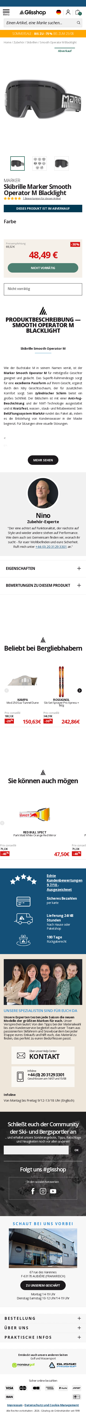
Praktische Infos (28, 1337)
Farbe (10, 221)
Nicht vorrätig (43, 268)
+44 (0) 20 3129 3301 (51, 546)
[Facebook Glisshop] (33, 1192)
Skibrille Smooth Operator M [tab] (43, 348)
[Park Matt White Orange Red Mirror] (34, 815)
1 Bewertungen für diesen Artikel (42, 198)
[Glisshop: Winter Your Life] (32, 12)
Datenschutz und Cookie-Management (51, 1405)
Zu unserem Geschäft (43, 1285)
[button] (43, 568)
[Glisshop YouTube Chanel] (53, 1192)
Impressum (14, 1405)
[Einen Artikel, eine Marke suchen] (78, 23)
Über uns (16, 1327)
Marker (12, 180)
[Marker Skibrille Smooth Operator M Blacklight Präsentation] (43, 99)
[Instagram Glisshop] (43, 1192)
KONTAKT (44, 1056)
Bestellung (20, 1318)
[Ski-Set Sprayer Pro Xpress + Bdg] (61, 682)
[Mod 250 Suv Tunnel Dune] (22, 682)
